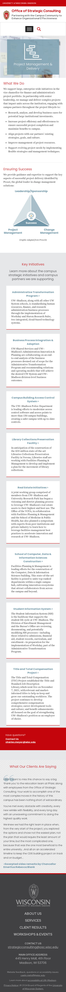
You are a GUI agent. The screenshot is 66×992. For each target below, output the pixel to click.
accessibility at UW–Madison (42, 980)
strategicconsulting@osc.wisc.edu (33, 947)
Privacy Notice (11, 985)
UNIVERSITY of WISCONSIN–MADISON (19, 3)
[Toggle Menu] (29, 29)
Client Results (33, 927)
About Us (33, 913)
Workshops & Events (33, 934)
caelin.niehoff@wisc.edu (33, 975)
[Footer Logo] (33, 895)
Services (33, 920)
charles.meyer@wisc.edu (21, 742)
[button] (39, 29)
